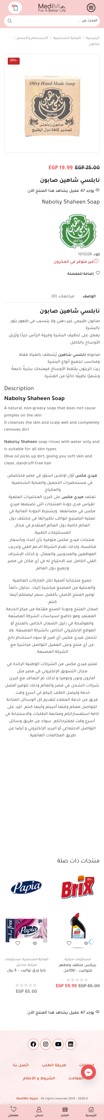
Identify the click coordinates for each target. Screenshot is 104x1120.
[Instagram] (45, 1044)
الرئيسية (93, 38)
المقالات (76, 1079)
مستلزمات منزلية (78, 960)
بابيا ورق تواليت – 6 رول (26, 971)
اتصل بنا (21, 1065)
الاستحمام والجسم (32, 38)
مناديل (21, 965)
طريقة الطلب (54, 1065)
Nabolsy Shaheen (20, 442)
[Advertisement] (52, 802)
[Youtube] (58, 1044)
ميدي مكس (86, 476)
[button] (90, 942)
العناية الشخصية (67, 38)
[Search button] (9, 20)
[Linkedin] (70, 1044)
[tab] (89, 296)
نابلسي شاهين (72, 355)
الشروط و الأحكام (39, 1079)
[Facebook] (33, 1044)
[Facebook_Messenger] (88, 1072)
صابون (94, 44)
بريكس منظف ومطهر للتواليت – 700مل (77, 968)
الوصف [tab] (89, 297)
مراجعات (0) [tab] (62, 297)
